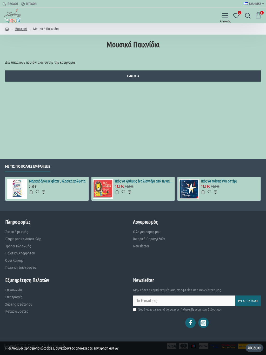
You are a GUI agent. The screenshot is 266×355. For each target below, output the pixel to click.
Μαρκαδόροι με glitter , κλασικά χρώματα (57, 181)
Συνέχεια (133, 76)
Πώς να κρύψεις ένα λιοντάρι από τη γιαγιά (144, 181)
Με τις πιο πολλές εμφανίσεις (27, 166)
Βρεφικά (21, 29)
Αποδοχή (254, 348)
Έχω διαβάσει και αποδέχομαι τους (180, 309)
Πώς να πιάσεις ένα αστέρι (219, 181)
